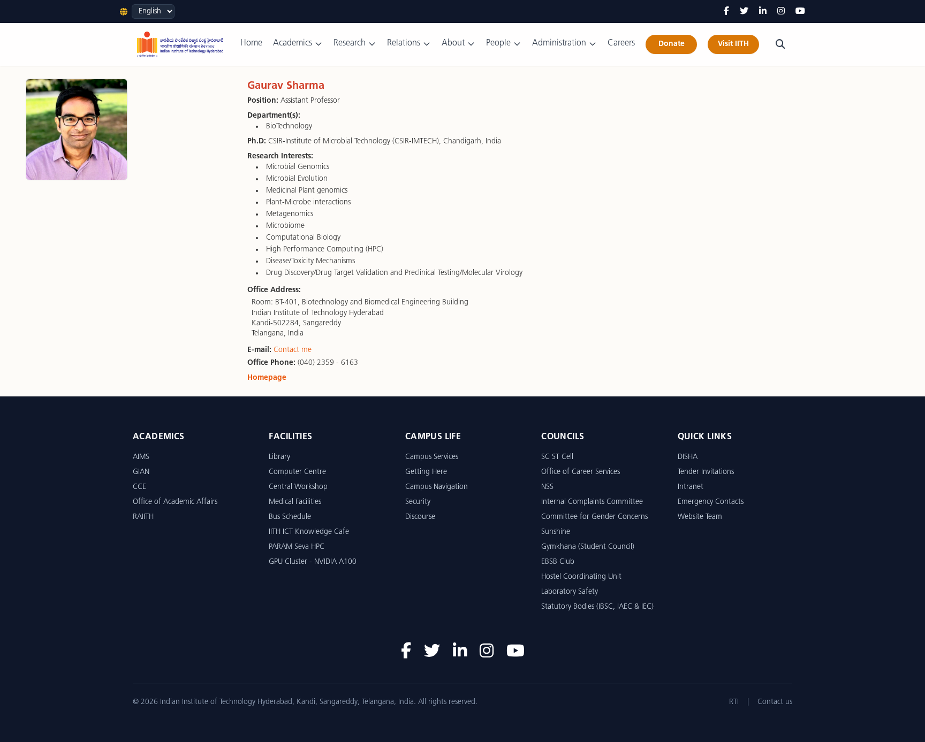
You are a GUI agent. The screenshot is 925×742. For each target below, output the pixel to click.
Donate (671, 44)
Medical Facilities (295, 502)
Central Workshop (298, 487)
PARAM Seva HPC (296, 547)
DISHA (687, 457)
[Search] (780, 44)
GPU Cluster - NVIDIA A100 (313, 562)
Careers (621, 43)
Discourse (420, 517)
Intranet (690, 487)
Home (251, 43)
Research (349, 43)
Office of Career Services (580, 472)
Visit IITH (733, 44)
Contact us (774, 702)
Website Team (700, 517)
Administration (559, 43)
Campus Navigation (436, 487)
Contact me (293, 350)
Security (417, 502)
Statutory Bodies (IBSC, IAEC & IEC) (597, 607)
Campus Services (431, 457)
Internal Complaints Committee (592, 502)
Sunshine (555, 532)
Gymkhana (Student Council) (587, 547)
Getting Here (426, 472)
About (453, 43)
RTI (734, 702)
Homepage (266, 378)
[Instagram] (781, 11)
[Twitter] (744, 11)
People (498, 43)
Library (279, 457)
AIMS (141, 457)
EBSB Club (557, 562)
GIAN (141, 472)
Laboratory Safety (569, 592)
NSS (547, 487)
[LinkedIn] (763, 11)
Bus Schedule (290, 517)
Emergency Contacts (711, 502)
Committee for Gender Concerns (594, 517)
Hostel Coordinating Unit (581, 577)
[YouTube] (800, 11)
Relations (403, 43)
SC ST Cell (557, 457)
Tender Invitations (706, 472)
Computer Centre (297, 472)
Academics (292, 43)
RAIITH (143, 517)
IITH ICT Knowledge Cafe (309, 532)
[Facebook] (726, 11)
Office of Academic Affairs (175, 502)
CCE (139, 487)
